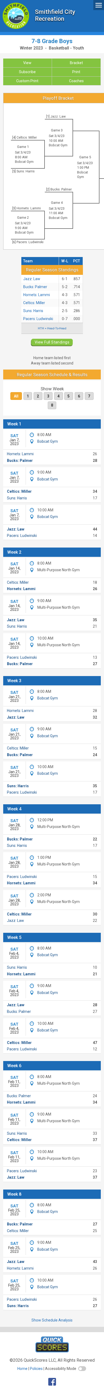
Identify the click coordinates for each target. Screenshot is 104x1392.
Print (76, 72)
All (16, 396)
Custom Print (27, 81)
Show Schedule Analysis (52, 1320)
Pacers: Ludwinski (38, 319)
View (27, 63)
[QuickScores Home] (52, 1350)
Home (22, 1368)
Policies (36, 1368)
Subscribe (27, 72)
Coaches (76, 81)
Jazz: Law (31, 279)
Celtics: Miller (34, 303)
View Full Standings (52, 342)
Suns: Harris (33, 311)
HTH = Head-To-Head (52, 328)
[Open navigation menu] (98, 4)
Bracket (76, 63)
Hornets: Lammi (36, 295)
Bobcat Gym (58, 145)
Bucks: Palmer (35, 287)
